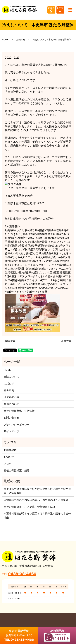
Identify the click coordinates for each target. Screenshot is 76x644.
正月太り (66, 341)
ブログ (7, 463)
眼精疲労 (10, 341)
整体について (11, 403)
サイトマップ (11, 431)
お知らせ (20, 39)
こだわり (9, 383)
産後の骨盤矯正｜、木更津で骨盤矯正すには (29, 506)
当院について (11, 376)
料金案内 (9, 390)
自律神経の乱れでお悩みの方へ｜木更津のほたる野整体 (36, 499)
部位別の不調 (11, 397)
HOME (5, 39)
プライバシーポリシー (17, 424)
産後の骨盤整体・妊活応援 (19, 410)
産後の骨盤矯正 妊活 (17, 470)
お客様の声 (10, 449)
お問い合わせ (11, 417)
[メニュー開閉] (70, 10)
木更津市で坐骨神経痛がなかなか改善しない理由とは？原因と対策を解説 (37, 490)
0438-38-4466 (22, 574)
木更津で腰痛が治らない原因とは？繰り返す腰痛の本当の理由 (37, 515)
